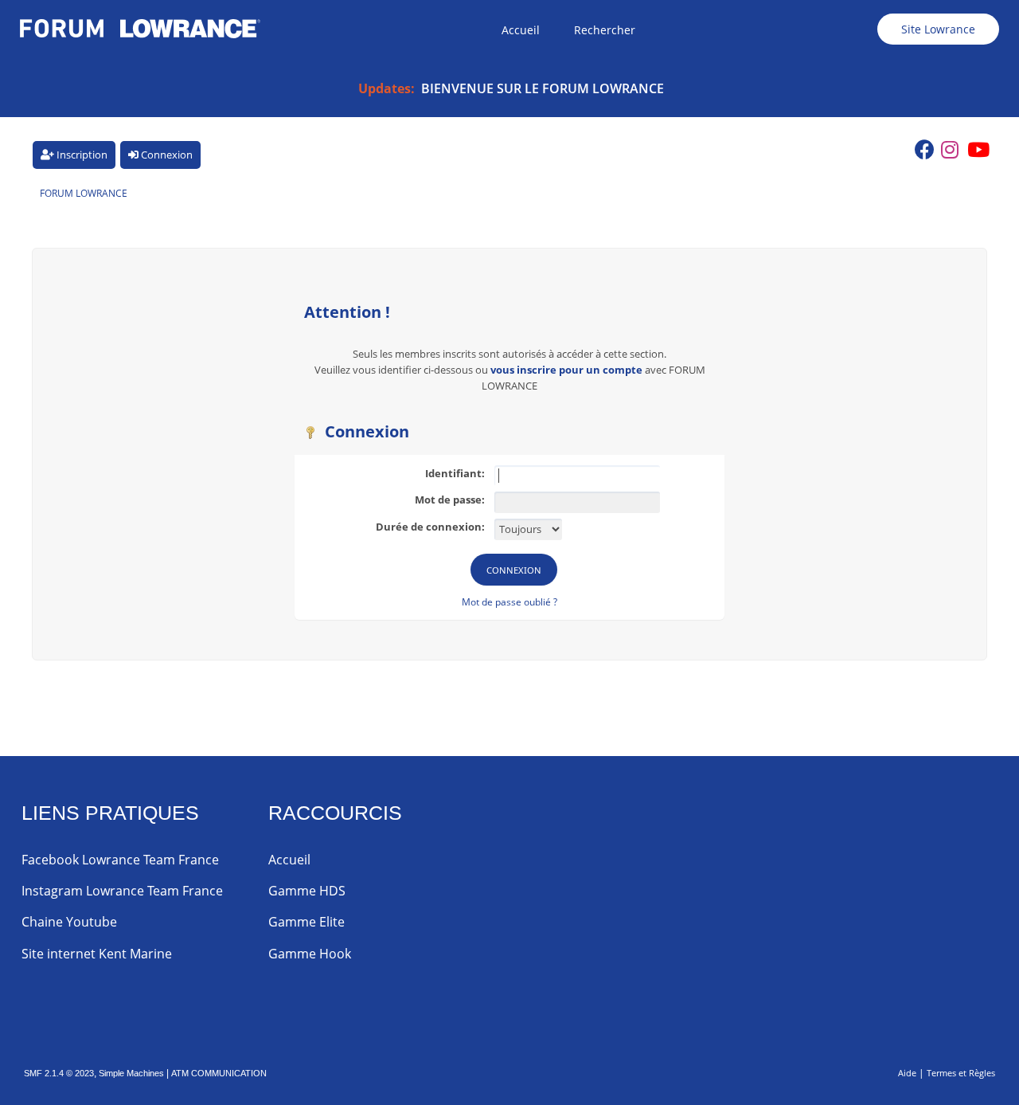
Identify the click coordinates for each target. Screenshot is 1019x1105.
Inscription (80, 154)
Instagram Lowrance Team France (122, 890)
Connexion (166, 154)
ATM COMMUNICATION (219, 1073)
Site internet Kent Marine (96, 953)
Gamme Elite (306, 922)
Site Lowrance (938, 29)
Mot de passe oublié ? (509, 602)
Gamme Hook (309, 953)
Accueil (289, 859)
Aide (907, 1073)
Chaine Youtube (69, 922)
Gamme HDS (307, 890)
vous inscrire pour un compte (566, 369)
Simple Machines (131, 1073)
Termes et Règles (961, 1073)
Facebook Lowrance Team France (120, 859)
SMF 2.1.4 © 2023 (59, 1073)
